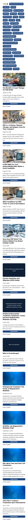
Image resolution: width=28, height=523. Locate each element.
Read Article (14, 104)
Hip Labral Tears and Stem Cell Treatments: (14, 464)
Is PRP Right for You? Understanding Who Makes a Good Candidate (13, 166)
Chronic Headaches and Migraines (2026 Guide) (11, 279)
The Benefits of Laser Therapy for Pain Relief (13, 89)
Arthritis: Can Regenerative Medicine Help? (13, 427)
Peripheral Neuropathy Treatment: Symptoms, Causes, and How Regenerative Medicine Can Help (14, 316)
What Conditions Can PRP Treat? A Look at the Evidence (14, 203)
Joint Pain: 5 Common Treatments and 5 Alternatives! (14, 502)
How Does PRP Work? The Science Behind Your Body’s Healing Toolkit (13, 241)
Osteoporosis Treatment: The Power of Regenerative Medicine (13, 389)
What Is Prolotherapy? (11, 353)
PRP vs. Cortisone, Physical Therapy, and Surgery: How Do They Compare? (14, 127)
